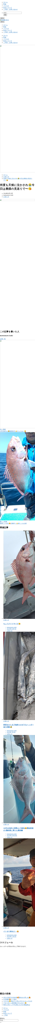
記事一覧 (3, 339)
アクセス (6, 6)
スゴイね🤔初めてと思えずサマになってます (17, 1001)
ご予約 (5, 1015)
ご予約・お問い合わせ (10, 9)
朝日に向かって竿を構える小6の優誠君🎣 (16, 1005)
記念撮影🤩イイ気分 (10, 999)
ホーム (5, 2)
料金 (4, 4)
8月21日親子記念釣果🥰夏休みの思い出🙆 (17, 997)
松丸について (7, 7)
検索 (5, 15)
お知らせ (6, 196)
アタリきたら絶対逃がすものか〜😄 (15, 1003)
